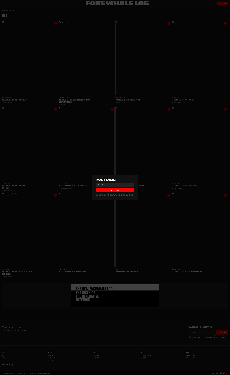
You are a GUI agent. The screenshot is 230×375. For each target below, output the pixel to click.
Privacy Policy (118, 195)
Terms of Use (129, 195)
